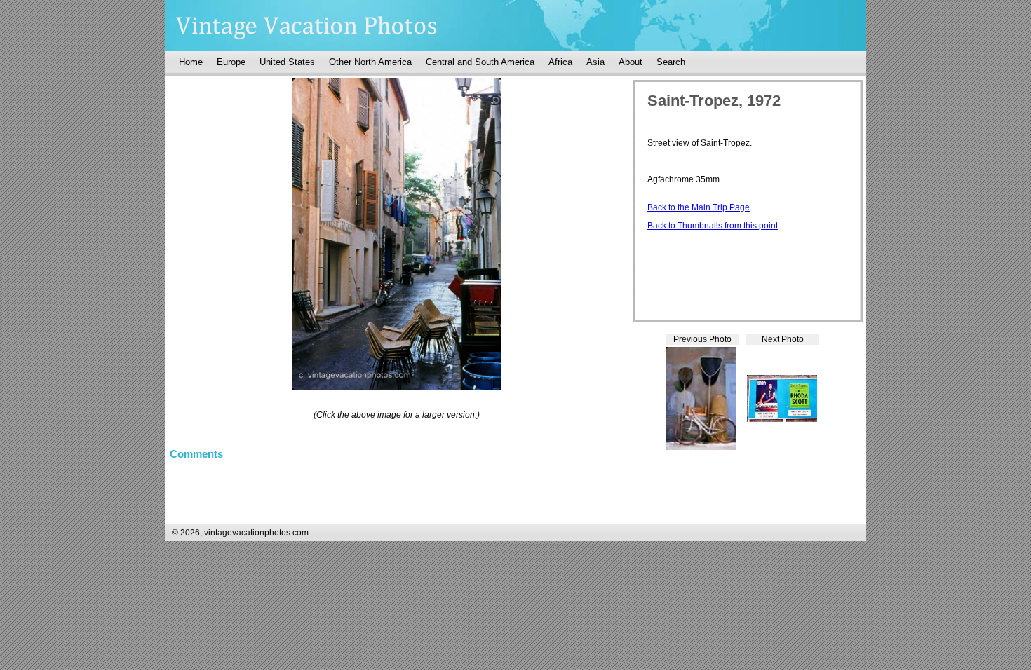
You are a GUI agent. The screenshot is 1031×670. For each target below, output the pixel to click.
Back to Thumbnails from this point (712, 226)
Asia (595, 62)
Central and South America (480, 62)
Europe (231, 62)
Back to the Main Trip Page (698, 207)
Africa (560, 62)
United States (287, 62)
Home (191, 62)
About (630, 62)
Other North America (370, 62)
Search (670, 62)
